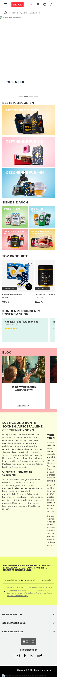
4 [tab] (36, 97)
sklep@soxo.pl (29, 649)
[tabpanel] (28, 54)
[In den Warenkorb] (28, 286)
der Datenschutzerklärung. (17, 596)
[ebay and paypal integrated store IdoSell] (24, 675)
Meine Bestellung (12, 614)
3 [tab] (31, 97)
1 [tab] (21, 97)
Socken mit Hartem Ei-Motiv (13, 296)
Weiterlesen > (24, 405)
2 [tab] (26, 97)
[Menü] (5, 4)
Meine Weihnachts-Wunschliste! (24, 389)
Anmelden (47, 580)
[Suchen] (6, 12)
